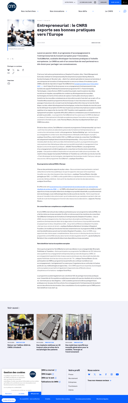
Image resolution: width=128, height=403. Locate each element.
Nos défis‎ (83, 11)
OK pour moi (35, 393)
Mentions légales (102, 399)
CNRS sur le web (47, 378)
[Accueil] (13, 6)
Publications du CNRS (49, 382)
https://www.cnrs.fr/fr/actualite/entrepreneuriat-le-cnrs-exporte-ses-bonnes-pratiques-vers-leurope (13, 73)
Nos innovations (57, 11)
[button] (9, 400)
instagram (111, 374)
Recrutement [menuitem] (73, 378)
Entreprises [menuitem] (72, 382)
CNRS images (46, 374)
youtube (117, 374)
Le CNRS (109, 11)
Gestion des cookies (63, 399)
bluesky (89, 374)
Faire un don (115, 2)
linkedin (100, 374)
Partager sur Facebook (23, 70)
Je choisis (21, 393)
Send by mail (8, 73)
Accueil (39, 20)
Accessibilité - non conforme (30, 399)
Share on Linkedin (18, 70)
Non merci (8, 393)
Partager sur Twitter (13, 70)
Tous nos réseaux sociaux (95, 380)
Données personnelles (83, 399)
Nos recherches (28, 11)
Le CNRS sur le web (86, 2)
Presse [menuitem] (70, 374)
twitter (94, 374)
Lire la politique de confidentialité (12, 387)
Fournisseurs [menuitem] (72, 386)
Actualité (47, 20)
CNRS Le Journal (47, 370)
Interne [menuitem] (70, 390)
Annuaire (104, 2)
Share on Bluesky (8, 70)
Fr (123, 2)
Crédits (47, 399)
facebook (106, 374)
